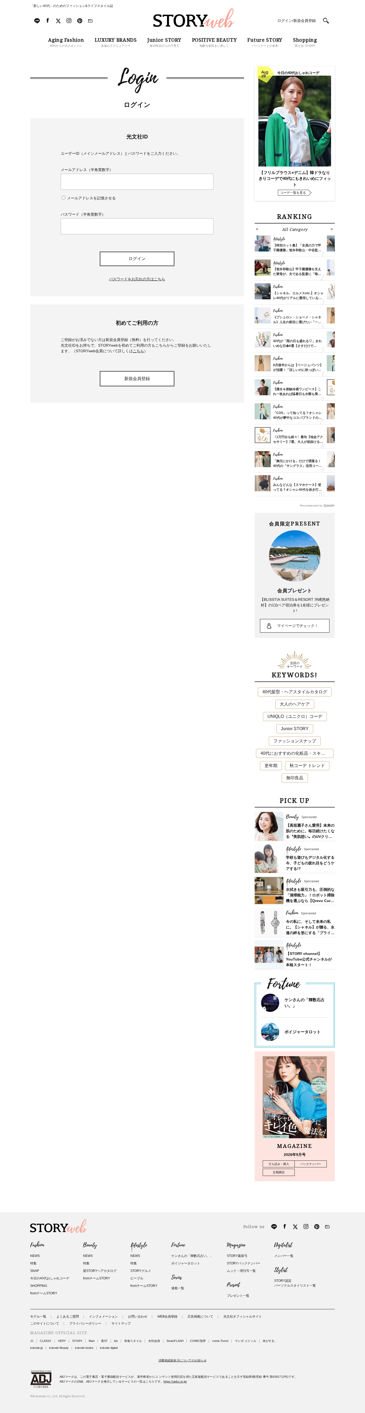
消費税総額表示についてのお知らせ (182, 1360)
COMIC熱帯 (198, 1340)
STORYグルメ (140, 1271)
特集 (33, 1263)
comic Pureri (220, 1340)
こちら (138, 351)
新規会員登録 (137, 378)
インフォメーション (103, 1316)
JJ (31, 1340)
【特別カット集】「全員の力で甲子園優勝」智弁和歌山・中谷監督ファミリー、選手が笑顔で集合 (297, 250)
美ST (104, 1340)
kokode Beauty (59, 1347)
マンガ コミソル (245, 1340)
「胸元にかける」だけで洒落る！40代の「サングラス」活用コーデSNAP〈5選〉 (297, 466)
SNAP (34, 1271)
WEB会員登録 (167, 1316)
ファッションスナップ (294, 741)
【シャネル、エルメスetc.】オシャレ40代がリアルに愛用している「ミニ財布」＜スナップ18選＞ (298, 298)
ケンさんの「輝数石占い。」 (192, 1256)
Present (233, 1285)
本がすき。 (270, 1340)
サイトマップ (121, 1323)
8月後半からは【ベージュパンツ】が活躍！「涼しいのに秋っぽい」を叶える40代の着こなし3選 (298, 370)
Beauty (90, 1245)
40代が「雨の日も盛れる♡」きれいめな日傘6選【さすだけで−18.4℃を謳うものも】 (297, 346)
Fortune (178, 1245)
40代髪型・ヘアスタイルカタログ (294, 692)
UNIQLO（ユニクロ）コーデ (294, 716)
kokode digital (109, 1347)
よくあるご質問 (67, 1316)
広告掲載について (200, 1316)
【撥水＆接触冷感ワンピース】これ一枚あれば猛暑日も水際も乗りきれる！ (297, 394)
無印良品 (294, 778)
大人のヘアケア (295, 704)
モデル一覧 (38, 1316)
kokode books (84, 1347)
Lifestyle (138, 1245)
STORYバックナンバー (243, 1263)
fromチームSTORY (43, 1293)
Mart (92, 1340)
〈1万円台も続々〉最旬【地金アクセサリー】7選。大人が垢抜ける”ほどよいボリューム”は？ (298, 441)
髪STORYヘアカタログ (100, 1271)
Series (176, 1277)
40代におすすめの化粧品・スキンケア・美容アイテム (297, 753)
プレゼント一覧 (238, 1296)
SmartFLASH (175, 1340)
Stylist (280, 1270)
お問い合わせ (137, 1316)
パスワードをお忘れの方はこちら (137, 279)
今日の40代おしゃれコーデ (49, 1278)
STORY (77, 1340)
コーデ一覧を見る (293, 193)
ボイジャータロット (303, 1031)
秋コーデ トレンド (307, 765)
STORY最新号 (237, 1256)
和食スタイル (133, 1340)
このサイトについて (44, 1323)
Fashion (37, 1245)
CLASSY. (46, 1340)
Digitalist (283, 1245)
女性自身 (154, 1340)
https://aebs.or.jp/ (175, 1381)
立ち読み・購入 (279, 1164)
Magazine (236, 1245)
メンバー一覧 (283, 1256)
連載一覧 (177, 1288)
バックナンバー (310, 1164)
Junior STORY (295, 728)
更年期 (271, 765)
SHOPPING (38, 1286)
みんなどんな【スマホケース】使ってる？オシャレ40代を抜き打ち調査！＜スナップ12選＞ (297, 489)
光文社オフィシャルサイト (242, 1316)
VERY (62, 1340)
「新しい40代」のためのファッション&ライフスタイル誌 (71, 6)
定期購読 (279, 1172)
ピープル (136, 1278)
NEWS (35, 1256)
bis (116, 1340)
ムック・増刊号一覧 (241, 1271)
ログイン (137, 258)
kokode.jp (36, 1347)
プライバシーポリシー (85, 1323)
